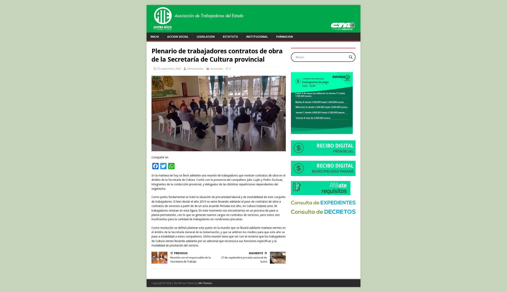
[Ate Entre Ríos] (253, 30)
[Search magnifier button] (351, 57)
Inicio (155, 36)
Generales (216, 68)
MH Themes (205, 283)
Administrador (195, 68)
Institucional (257, 36)
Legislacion (206, 36)
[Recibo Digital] (323, 153)
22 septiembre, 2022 (169, 68)
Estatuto (230, 36)
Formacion (284, 36)
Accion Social (178, 36)
